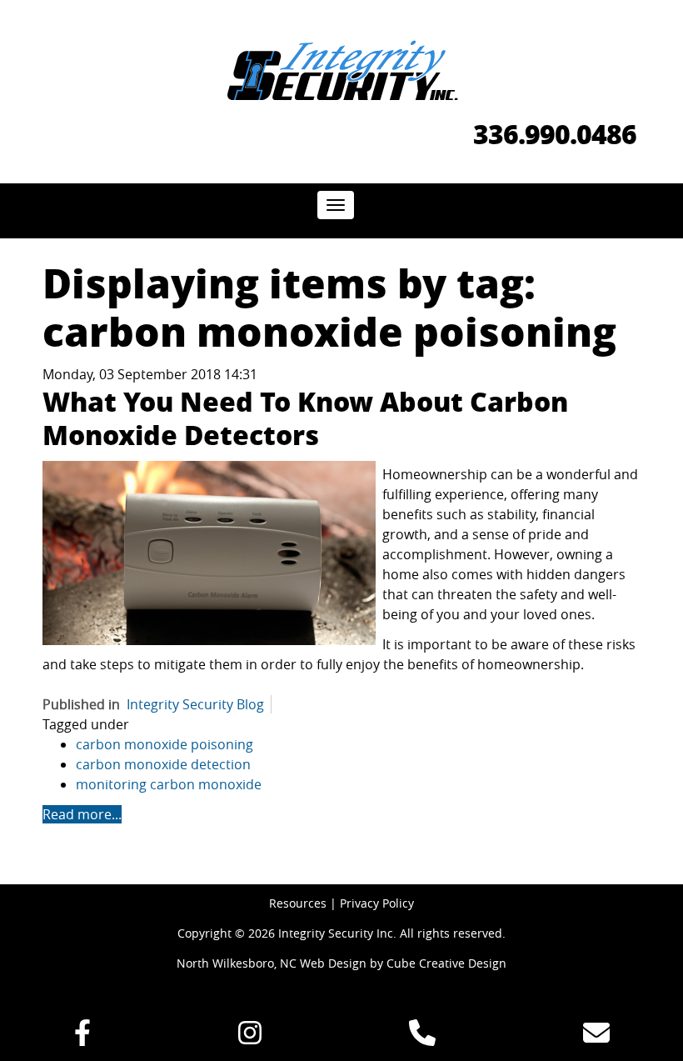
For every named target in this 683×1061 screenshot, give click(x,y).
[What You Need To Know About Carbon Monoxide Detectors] (209, 553)
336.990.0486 (554, 133)
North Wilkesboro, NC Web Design (271, 963)
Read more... (82, 814)
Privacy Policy (377, 903)
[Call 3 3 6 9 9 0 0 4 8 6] (422, 1037)
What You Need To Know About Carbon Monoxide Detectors (305, 417)
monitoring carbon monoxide (169, 784)
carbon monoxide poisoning (164, 744)
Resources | (304, 903)
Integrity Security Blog (195, 704)
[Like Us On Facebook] (82, 1037)
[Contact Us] (596, 1037)
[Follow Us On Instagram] (250, 1037)
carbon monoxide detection (163, 764)
